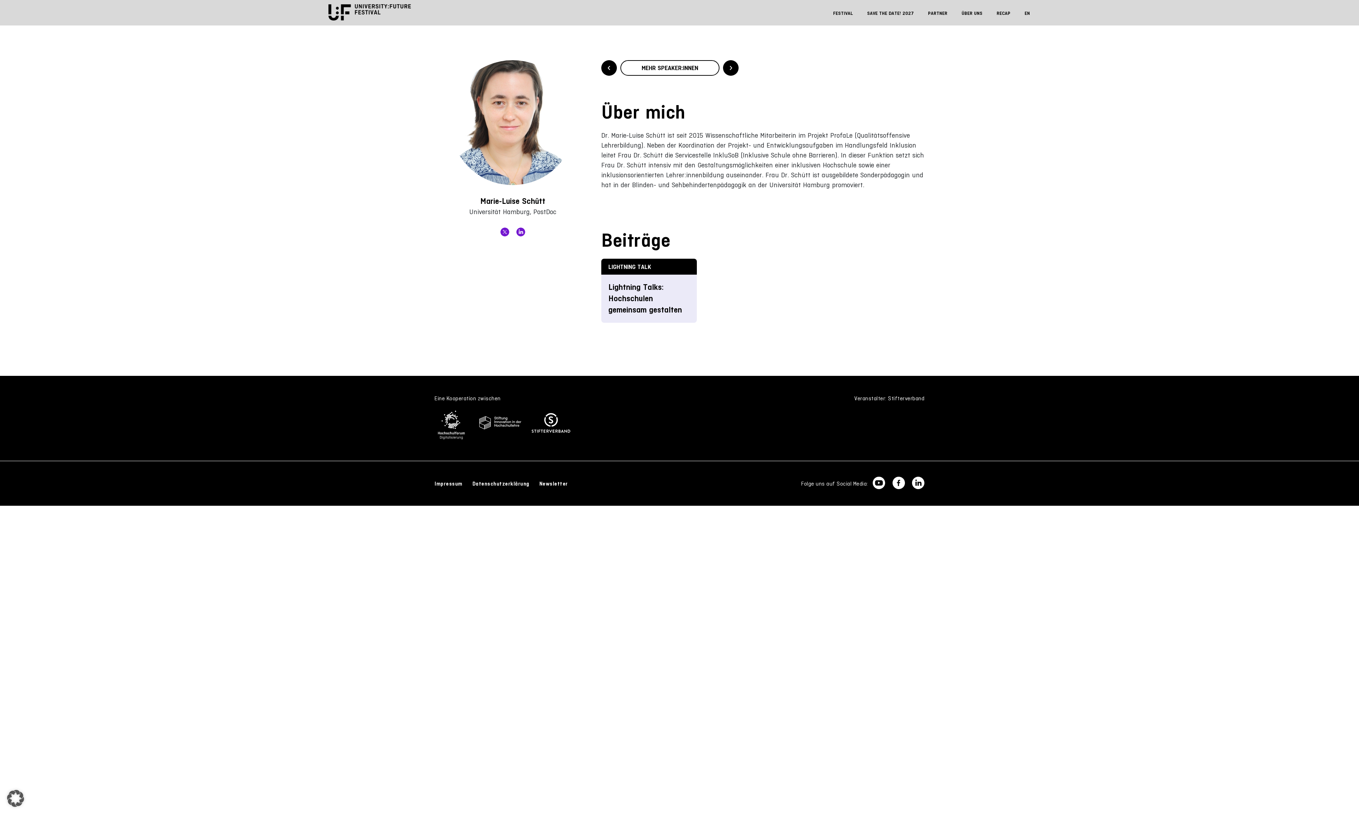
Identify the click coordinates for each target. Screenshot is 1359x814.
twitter (504, 232)
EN (1027, 13)
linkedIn (520, 232)
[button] (15, 798)
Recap (1003, 13)
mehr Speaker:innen (670, 67)
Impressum (449, 484)
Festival (843, 13)
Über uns (972, 13)
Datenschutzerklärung (500, 484)
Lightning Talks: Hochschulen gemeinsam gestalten (645, 298)
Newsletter (553, 484)
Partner (937, 13)
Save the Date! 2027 (890, 13)
